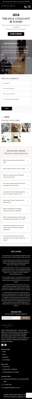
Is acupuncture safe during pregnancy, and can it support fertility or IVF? (14, 193)
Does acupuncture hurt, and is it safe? (14, 168)
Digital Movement (23, 396)
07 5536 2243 (8, 63)
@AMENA (6, 117)
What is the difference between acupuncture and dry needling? (12, 209)
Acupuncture (6, 366)
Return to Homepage (16, 34)
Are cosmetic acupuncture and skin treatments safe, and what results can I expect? (14, 238)
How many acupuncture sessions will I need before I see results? (14, 184)
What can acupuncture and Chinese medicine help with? (13, 176)
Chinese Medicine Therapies (11, 372)
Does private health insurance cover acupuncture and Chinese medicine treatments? (13, 227)
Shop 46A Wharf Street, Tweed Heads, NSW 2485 (17, 1)
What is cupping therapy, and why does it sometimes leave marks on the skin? (14, 218)
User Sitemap (6, 360)
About (4, 354)
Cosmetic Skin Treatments (10, 369)
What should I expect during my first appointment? (13, 201)
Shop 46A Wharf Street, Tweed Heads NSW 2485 (17, 58)
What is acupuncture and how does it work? (14, 161)
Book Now (5, 357)
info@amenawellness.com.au (12, 66)
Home (4, 351)
